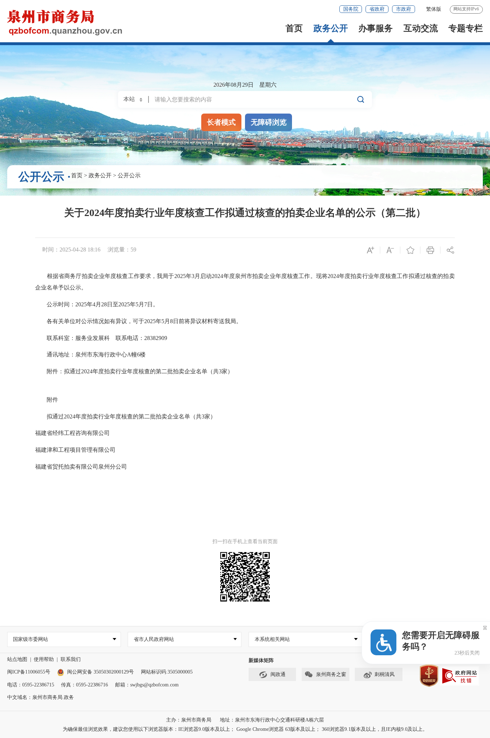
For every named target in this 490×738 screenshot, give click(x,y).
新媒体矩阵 (261, 660)
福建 (41, 467)
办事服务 (375, 28)
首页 (294, 28)
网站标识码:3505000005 (167, 672)
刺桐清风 (384, 674)
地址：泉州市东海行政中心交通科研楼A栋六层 (272, 720)
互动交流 (421, 28)
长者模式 (221, 122)
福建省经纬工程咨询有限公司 (72, 433)
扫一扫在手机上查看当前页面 (245, 541)
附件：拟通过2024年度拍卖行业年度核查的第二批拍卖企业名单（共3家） (135, 371)
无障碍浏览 (269, 122)
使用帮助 (44, 659)
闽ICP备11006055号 (28, 672)
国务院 (350, 9)
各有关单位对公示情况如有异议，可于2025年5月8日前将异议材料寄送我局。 (142, 321)
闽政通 (278, 674)
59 (133, 249)
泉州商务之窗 (331, 674)
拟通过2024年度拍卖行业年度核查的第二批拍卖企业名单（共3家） (126, 416)
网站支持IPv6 (466, 8)
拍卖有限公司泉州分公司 (95, 467)
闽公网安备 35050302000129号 (100, 672)
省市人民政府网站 (154, 639)
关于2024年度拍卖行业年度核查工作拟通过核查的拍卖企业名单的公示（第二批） (245, 212)
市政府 (403, 9)
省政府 (377, 9)
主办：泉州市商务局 (188, 720)
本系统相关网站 (272, 639)
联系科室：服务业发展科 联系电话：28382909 (104, 338)
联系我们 (71, 659)
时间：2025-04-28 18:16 (71, 249)
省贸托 (55, 467)
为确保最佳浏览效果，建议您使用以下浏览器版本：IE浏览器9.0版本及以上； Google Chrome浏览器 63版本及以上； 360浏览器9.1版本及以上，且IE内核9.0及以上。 (245, 729)
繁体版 (433, 9)
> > (106, 175)
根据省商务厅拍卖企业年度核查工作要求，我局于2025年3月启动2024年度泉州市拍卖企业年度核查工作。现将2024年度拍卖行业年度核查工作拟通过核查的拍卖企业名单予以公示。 (244, 282)
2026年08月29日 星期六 (245, 85)
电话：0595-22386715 (30, 684)
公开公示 (129, 175)
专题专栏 (465, 28)
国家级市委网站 (30, 639)
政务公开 (331, 28)
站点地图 (17, 659)
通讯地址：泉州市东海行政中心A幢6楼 (92, 354)
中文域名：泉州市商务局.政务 (40, 697)
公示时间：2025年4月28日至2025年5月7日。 (101, 304)
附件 (47, 400)
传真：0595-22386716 (84, 684)
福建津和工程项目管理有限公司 (75, 450)
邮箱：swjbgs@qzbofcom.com (147, 684)
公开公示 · (44, 177)
